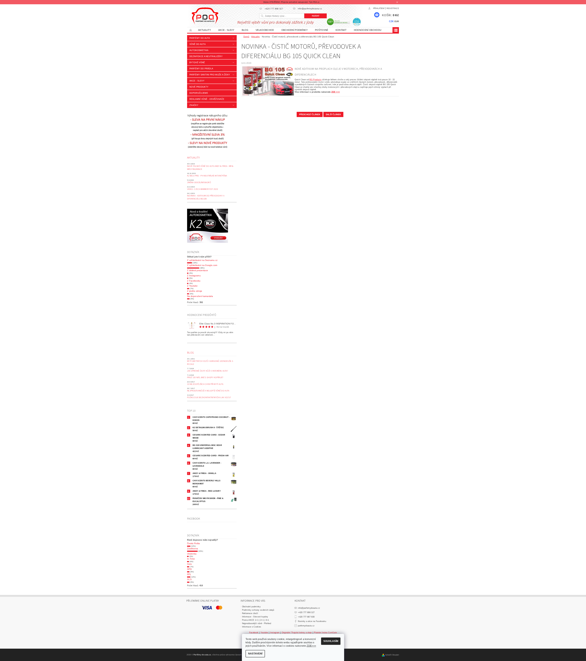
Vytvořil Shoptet (392, 655)
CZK (391, 21)
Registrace (393, 8)
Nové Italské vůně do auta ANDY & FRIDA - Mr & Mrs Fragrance (210, 168)
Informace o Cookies (251, 627)
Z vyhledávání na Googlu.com (202, 265)
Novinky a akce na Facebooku (312, 621)
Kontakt (341, 30)
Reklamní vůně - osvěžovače (206, 99)
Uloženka (192, 554)
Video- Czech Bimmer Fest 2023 (202, 189)
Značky (193, 105)
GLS (189, 579)
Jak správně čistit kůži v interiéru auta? (207, 370)
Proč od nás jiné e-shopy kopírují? (205, 377)
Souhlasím (330, 641)
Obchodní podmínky (294, 30)
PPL (189, 574)
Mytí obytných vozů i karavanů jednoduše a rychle (210, 363)
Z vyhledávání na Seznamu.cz (202, 260)
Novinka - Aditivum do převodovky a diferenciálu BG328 (205, 197)
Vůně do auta (197, 44)
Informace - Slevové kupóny (255, 617)
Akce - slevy (226, 30)
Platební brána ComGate (325, 633)
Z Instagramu (194, 275)
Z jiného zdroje (194, 291)
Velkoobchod (265, 30)
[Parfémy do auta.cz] (205, 15)
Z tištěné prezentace (197, 270)
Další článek (333, 114)
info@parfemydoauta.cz (309, 608)
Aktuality (204, 30)
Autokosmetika (198, 50)
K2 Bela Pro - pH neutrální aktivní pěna (207, 175)
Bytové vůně (197, 62)
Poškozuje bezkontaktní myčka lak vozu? (209, 397)
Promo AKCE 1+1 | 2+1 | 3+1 (255, 620)
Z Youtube (192, 286)
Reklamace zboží (250, 613)
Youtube (264, 633)
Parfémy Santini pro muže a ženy (209, 74)
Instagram (274, 633)
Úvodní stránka (190, 30)
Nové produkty (198, 87)
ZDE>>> (311, 646)
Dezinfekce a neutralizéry (205, 56)
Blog (245, 30)
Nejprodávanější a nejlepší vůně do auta (208, 390)
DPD (189, 569)
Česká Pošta (193, 543)
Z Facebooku (194, 281)
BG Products (315, 79)
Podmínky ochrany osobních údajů (258, 610)
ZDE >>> (335, 92)
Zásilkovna (192, 548)
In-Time (191, 559)
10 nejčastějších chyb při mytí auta (205, 384)
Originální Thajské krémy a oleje (297, 633)
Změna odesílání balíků (199, 182)
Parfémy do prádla (201, 68)
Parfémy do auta (199, 38)
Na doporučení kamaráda (200, 296)
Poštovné (321, 30)
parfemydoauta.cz (306, 626)
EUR (396, 21)
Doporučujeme (198, 93)
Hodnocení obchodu (367, 30)
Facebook (253, 633)
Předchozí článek (309, 114)
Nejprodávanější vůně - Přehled (256, 623)
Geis (189, 564)
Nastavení (255, 653)
